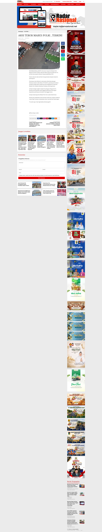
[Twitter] (41, 118)
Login (81, 530)
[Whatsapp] (63, 58)
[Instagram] (44, 118)
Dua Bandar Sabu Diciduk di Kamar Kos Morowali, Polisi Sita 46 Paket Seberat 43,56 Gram (60, 145)
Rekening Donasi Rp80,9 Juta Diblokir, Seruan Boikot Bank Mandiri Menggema (41, 145)
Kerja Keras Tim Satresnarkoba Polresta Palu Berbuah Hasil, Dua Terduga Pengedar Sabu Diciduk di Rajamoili (32, 146)
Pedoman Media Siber (71, 530)
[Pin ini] (63, 51)
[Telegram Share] (63, 55)
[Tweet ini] (63, 47)
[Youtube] (47, 118)
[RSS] (55, 118)
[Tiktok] (50, 118)
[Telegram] (53, 118)
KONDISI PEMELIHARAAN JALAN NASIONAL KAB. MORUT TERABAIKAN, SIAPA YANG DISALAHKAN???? (35, 124)
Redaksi (77, 530)
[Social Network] (83, 1)
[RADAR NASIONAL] (20, 1)
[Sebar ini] (63, 43)
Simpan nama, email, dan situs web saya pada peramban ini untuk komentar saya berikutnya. (39, 175)
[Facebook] (38, 118)
